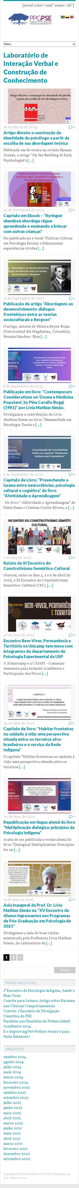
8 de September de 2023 (23, 386)
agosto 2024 (13, 1062)
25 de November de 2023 (23, 210)
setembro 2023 (15, 1097)
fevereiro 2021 (15, 1149)
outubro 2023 (14, 1092)
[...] (30, 160)
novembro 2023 (16, 1087)
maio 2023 (12, 1113)
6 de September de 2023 (23, 474)
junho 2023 (12, 1108)
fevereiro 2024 (15, 1082)
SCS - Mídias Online (15, 1177)
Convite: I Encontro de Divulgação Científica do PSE (31, 1014)
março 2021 (12, 1143)
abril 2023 (12, 1118)
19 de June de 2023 (18, 899)
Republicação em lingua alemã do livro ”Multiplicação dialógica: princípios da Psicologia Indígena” (39, 827)
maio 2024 (12, 1072)
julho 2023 (12, 1102)
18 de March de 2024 (20, 127)
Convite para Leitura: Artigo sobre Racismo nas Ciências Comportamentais (39, 1003)
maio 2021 (11, 1133)
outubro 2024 (14, 1057)
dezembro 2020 (16, 1154)
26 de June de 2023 (18, 635)
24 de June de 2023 (18, 723)
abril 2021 (11, 1138)
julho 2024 (12, 1067)
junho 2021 (12, 1128)
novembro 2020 (16, 1159)
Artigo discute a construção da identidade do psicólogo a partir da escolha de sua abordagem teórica (36, 138)
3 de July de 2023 (17, 557)
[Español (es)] (67, 15)
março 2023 (13, 1123)
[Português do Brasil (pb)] (63, 15)
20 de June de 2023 (19, 816)
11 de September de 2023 (23, 298)
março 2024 (13, 1077)
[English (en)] (72, 15)
